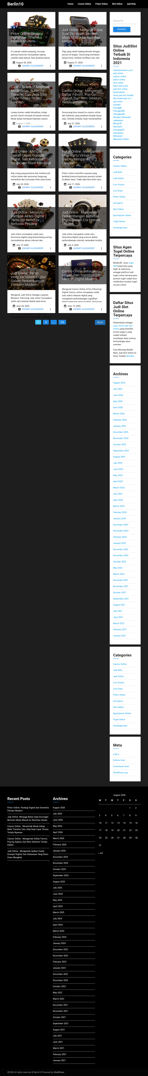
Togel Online (119, 221)
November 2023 (120, 531)
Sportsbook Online (122, 215)
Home (70, 4)
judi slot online (120, 89)
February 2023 (120, 537)
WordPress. (59, 1072)
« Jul (100, 853)
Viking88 (117, 108)
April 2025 (118, 481)
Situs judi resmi (120, 86)
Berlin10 (15, 4)
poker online (119, 79)
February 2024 (120, 512)
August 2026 (119, 383)
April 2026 (118, 407)
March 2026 (118, 413)
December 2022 (120, 549)
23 (62, 322)
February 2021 (120, 629)
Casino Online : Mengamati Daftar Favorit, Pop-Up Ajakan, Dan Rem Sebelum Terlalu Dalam (27, 842)
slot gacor (118, 203)
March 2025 (118, 487)
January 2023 (119, 543)
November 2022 (120, 555)
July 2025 (117, 463)
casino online (119, 76)
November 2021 (120, 586)
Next (100, 322)
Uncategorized (120, 228)
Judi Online (118, 178)
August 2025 (119, 457)
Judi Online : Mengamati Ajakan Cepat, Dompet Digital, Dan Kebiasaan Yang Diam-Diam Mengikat (28, 854)
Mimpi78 (117, 123)
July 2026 (117, 389)
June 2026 (118, 395)
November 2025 (120, 438)
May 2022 (117, 568)
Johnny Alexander (32, 66)
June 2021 (118, 617)
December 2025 (120, 432)
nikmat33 (117, 127)
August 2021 (119, 605)
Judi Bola (131, 4)
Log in (116, 754)
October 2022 (119, 562)
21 (124, 830)
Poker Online (101, 4)
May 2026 (117, 401)
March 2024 (118, 506)
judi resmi (118, 101)
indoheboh (118, 133)
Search (121, 29)
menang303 (118, 130)
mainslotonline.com (123, 70)
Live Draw (118, 191)
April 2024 (118, 500)
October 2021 (119, 592)
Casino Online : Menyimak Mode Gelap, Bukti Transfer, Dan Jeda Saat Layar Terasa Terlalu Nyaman (27, 829)
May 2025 (117, 475)
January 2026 (119, 426)
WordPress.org (120, 772)
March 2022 (118, 574)
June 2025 (118, 469)
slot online (118, 83)
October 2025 (119, 444)
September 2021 (121, 599)
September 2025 (121, 451)
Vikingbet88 (119, 111)
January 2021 (119, 636)
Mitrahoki (117, 136)
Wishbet (130, 356)
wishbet (117, 105)
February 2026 (120, 420)
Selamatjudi (119, 92)
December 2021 (120, 580)
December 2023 (120, 525)
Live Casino (118, 184)
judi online (118, 73)
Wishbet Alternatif (122, 117)
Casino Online (84, 4)
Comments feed (121, 766)
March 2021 (118, 623)
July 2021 (117, 611)
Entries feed (119, 760)
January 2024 (119, 518)
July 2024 (117, 494)
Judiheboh (118, 120)
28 (124, 838)
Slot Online (117, 4)
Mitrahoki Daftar (121, 139)
